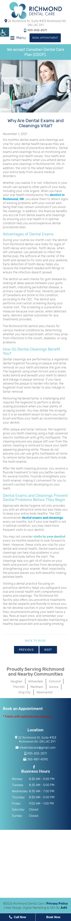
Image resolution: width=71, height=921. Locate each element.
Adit (64, 907)
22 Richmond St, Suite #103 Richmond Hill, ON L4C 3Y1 (36, 23)
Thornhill (19, 687)
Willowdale (35, 681)
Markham (36, 687)
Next (48, 649)
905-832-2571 (37, 30)
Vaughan (16, 681)
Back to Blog (35, 641)
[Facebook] (34, 767)
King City (25, 692)
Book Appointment (45, 37)
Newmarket (45, 692)
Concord (54, 681)
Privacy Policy (57, 903)
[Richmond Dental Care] (35, 10)
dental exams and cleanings (42, 517)
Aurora (53, 687)
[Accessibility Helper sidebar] (4, 32)
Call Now (19, 917)
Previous (26, 649)
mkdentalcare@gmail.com (37, 747)
